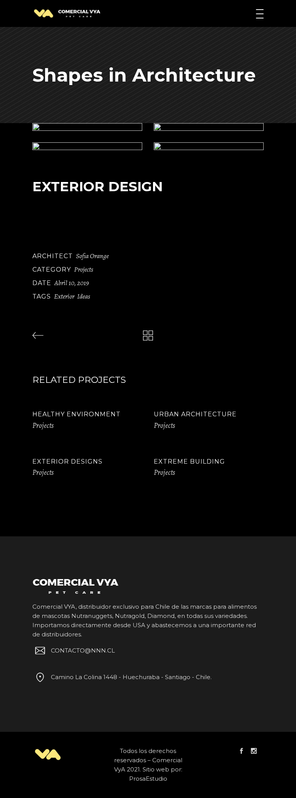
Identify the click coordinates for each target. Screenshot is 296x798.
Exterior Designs (67, 461)
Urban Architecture (195, 414)
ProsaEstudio (148, 778)
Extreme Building (189, 461)
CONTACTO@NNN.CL (83, 650)
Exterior (64, 296)
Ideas (83, 296)
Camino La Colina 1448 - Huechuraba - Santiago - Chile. (131, 677)
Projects (83, 269)
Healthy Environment (76, 414)
